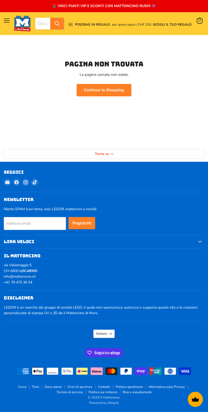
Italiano (101, 333)
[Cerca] (57, 23)
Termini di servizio (70, 392)
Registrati (82, 223)
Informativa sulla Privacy (167, 387)
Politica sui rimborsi (103, 392)
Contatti (104, 387)
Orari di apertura (79, 387)
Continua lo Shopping (104, 90)
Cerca (22, 387)
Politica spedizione (129, 387)
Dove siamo (53, 387)
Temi (35, 387)
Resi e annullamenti (137, 392)
